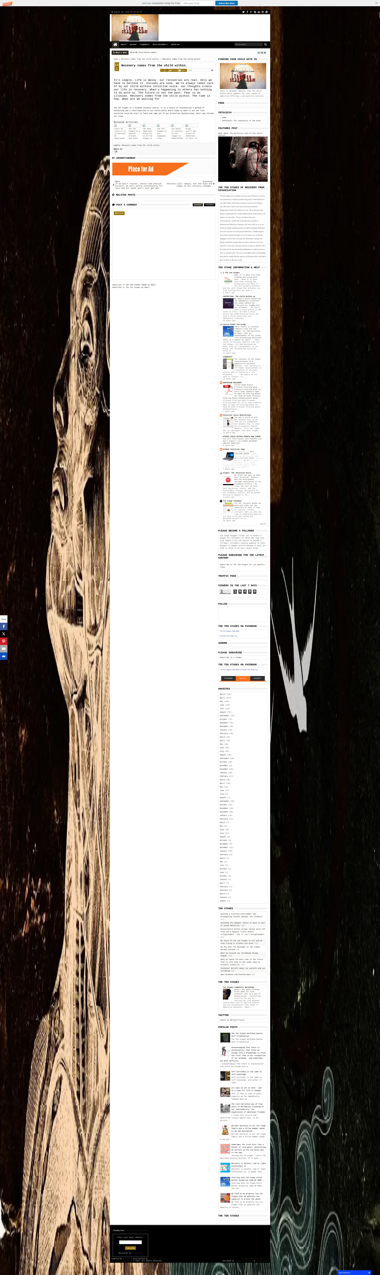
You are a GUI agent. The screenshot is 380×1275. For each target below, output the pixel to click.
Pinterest (267, 12)
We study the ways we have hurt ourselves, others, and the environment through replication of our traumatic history (247, 479)
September (224, 716)
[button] (190, 3)
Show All (263, 524)
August (223, 712)
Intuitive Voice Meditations (237, 415)
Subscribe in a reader (231, 658)
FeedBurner (137, 1253)
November (224, 723)
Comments (144, 44)
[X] (3, 634)
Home (115, 44)
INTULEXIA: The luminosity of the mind (241, 121)
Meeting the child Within (148, 52)
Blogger (197, 205)
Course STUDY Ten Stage (234, 325)
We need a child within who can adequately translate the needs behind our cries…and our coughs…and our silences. (247, 303)
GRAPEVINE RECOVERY (232, 383)
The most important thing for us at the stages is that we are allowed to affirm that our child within (148, 134)
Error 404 (175, 44)
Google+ (251, 12)
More (165, 12)
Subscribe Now (226, 3)
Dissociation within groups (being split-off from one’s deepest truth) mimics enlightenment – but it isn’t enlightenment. (243, 932)
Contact (155, 12)
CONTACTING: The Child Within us (239, 296)
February (224, 734)
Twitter (243, 12)
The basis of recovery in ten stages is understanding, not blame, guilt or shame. (177, 134)
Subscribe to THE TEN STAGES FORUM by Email (134, 285)
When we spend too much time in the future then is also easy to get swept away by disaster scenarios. (242, 962)
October (223, 719)
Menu (174, 12)
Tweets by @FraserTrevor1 (232, 1020)
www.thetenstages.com (121, 1261)
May (221, 702)
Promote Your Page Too (228, 636)
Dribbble (263, 12)
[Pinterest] (3, 641)
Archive (133, 44)
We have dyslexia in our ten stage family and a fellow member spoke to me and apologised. (248, 1128)
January (223, 730)
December (224, 726)
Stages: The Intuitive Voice (237, 473)
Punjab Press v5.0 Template (255, 1259)
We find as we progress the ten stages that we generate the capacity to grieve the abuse (247, 1196)
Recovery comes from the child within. (154, 65)
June (222, 705)
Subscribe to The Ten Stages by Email (131, 287)
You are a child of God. (246, 417)
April (222, 698)
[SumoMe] (3, 656)
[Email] (3, 648)
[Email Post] (115, 151)
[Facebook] (3, 626)
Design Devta (262, 1261)
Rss (255, 12)
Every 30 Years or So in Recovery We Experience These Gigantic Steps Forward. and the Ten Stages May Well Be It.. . (120, 134)
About (146, 12)
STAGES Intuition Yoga (234, 449)
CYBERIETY (227, 357)
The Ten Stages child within (229, 631)
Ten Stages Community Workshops (238, 987)
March (222, 694)
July (222, 709)
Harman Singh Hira (244, 1261)
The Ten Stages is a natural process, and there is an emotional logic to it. (134, 134)
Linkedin (259, 12)
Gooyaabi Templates (158, 1259)
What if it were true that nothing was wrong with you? (247, 277)
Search (265, 44)
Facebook (247, 12)
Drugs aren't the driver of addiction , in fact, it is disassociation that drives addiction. (191, 134)
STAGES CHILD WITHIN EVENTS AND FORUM (241, 437)
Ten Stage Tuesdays (232, 501)
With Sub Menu (159, 44)
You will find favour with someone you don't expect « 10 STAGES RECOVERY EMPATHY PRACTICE (242, 441)
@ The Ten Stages (231, 273)
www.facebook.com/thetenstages (236, 975)
